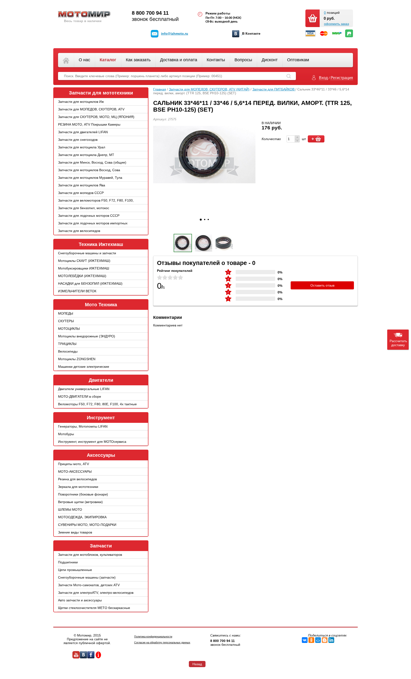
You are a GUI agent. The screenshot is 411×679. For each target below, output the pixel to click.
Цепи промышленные (75, 570)
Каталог (108, 59)
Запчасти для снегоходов (78, 139)
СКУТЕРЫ (66, 321)
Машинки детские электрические (83, 366)
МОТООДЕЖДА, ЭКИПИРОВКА (82, 517)
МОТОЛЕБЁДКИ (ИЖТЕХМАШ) (82, 276)
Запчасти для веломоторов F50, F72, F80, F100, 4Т (96, 203)
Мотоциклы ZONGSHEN (76, 359)
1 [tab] (201, 220)
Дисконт (270, 59)
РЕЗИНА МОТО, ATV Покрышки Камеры (89, 124)
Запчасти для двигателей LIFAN (83, 132)
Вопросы (243, 59)
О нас (84, 59)
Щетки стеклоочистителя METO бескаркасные (94, 608)
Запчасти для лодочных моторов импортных (92, 223)
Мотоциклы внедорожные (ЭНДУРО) (86, 336)
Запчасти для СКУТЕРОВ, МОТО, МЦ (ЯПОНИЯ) (96, 117)
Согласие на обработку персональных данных (162, 642)
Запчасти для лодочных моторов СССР (88, 215)
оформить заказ (336, 24)
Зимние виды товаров (75, 532)
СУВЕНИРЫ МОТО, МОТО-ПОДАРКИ (87, 525)
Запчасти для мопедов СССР (81, 193)
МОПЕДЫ (65, 313)
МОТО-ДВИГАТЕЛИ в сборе (79, 396)
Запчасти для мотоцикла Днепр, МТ (86, 155)
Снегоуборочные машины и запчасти (87, 253)
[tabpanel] (204, 154)
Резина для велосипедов (77, 479)
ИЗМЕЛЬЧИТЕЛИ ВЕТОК (77, 291)
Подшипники (68, 562)
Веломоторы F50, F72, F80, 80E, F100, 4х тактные (97, 404)
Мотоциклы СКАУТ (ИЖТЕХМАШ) (84, 261)
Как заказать (138, 59)
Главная (159, 89)
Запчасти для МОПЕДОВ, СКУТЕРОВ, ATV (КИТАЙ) (91, 112)
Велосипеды (68, 351)
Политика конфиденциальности (153, 636)
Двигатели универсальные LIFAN (83, 389)
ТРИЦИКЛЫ (67, 344)
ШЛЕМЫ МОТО (70, 509)
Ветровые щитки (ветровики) (80, 502)
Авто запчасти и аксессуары (80, 600)
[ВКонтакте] (305, 640)
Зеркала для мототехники (78, 487)
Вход (323, 78)
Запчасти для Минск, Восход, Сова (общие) (92, 162)
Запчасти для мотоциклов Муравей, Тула (90, 177)
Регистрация (342, 78)
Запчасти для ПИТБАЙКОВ (273, 89)
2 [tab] (204, 219)
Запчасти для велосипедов (79, 231)
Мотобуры (66, 434)
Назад (197, 664)
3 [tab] (208, 219)
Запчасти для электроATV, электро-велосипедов (95, 592)
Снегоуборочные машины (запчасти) (87, 577)
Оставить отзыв (322, 285)
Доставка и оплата (178, 59)
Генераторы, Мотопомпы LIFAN (83, 426)
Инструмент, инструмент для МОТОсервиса (92, 441)
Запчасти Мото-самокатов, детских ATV (89, 585)
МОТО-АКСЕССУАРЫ (75, 471)
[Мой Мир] (318, 640)
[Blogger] (325, 640)
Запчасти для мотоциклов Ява (81, 185)
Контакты (216, 59)
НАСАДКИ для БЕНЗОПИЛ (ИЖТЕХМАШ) (90, 283)
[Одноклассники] (311, 640)
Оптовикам (298, 59)
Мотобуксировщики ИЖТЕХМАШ (83, 268)
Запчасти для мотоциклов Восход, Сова (89, 170)
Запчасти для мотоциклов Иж (81, 102)
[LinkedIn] (331, 640)
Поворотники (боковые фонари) (83, 494)
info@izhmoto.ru (174, 33)
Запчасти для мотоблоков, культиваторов (90, 554)
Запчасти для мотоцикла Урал (81, 147)
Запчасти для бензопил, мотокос (83, 208)
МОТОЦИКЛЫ (69, 328)
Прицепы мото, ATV (73, 464)
